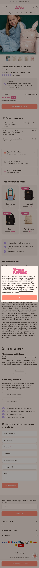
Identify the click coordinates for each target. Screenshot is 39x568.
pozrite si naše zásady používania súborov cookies (17, 292)
